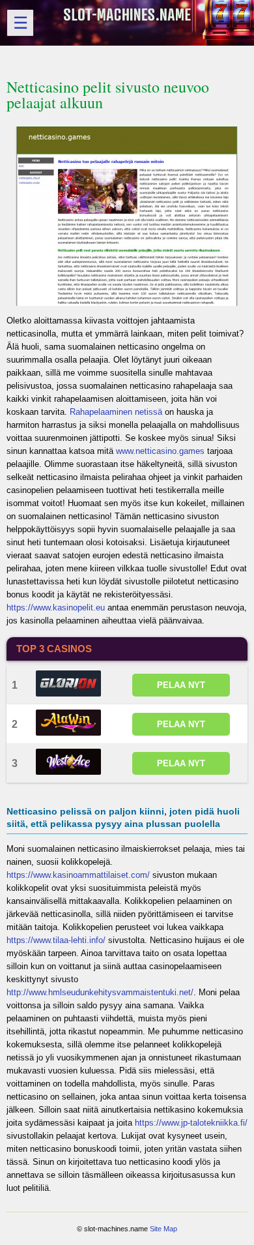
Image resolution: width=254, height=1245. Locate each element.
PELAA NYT (181, 685)
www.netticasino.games (160, 451)
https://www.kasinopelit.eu (56, 607)
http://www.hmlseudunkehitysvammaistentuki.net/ (100, 992)
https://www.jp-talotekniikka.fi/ (191, 1123)
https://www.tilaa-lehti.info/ (56, 940)
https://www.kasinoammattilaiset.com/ (78, 875)
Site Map (163, 1229)
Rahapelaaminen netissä (116, 412)
